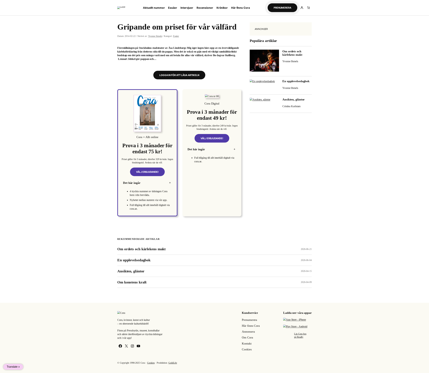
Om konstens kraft (131, 282)
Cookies (151, 363)
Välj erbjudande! (147, 171)
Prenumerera (282, 7)
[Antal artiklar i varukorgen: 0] (308, 7)
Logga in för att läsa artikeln (179, 75)
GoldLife (172, 363)
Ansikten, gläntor (293, 99)
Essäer (176, 36)
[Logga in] (302, 7)
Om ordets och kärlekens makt (292, 53)
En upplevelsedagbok (296, 81)
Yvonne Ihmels (155, 36)
